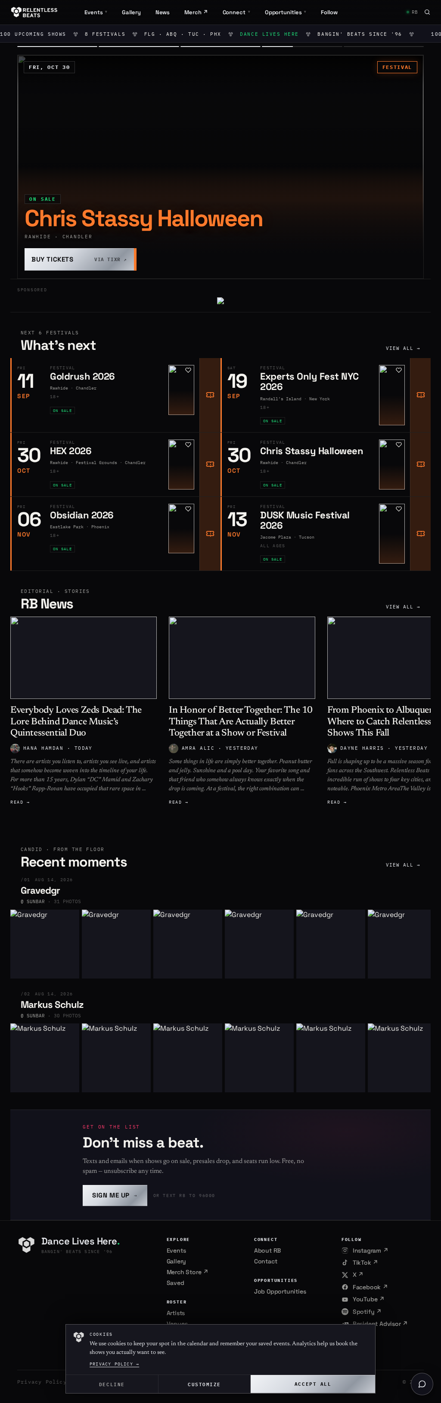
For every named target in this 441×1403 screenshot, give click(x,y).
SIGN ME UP (115, 1195)
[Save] (188, 370)
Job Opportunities (280, 1291)
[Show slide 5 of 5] (384, 46)
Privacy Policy (42, 1381)
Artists (176, 1313)
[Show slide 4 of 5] (302, 46)
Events (176, 1250)
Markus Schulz (52, 1004)
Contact (265, 1261)
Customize (204, 1384)
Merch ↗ (196, 12)
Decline (112, 1384)
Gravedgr (40, 890)
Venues (177, 1324)
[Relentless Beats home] (34, 12)
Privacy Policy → (114, 1364)
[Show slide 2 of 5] (139, 46)
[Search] (427, 12)
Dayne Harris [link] (362, 748)
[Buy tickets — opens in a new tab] (209, 395)
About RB (267, 1250)
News (162, 12)
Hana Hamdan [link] (43, 748)
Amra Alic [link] (198, 748)
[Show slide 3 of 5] (220, 46)
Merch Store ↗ (187, 1272)
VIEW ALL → (403, 348)
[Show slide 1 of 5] (57, 46)
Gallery (131, 12)
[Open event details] (220, 166)
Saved (175, 1283)
